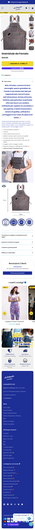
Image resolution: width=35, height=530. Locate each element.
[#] (17, 338)
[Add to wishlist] (25, 287)
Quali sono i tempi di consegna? (10, 242)
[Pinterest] (11, 504)
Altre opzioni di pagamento (17, 71)
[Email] (18, 504)
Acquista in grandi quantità (9, 247)
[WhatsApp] (22, 504)
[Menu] (2, 8)
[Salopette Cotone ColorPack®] (15, 303)
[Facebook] (8, 504)
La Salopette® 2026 (8, 515)
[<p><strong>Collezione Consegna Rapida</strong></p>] (17, 2)
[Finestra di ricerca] (26, 8)
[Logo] (17, 8)
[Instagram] (4, 504)
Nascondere (7, 81)
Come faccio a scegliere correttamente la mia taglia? (14, 236)
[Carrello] (32, 8)
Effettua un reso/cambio (8, 252)
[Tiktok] (15, 504)
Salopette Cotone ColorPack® (14, 321)
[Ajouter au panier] (4, 313)
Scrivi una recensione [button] (17, 273)
